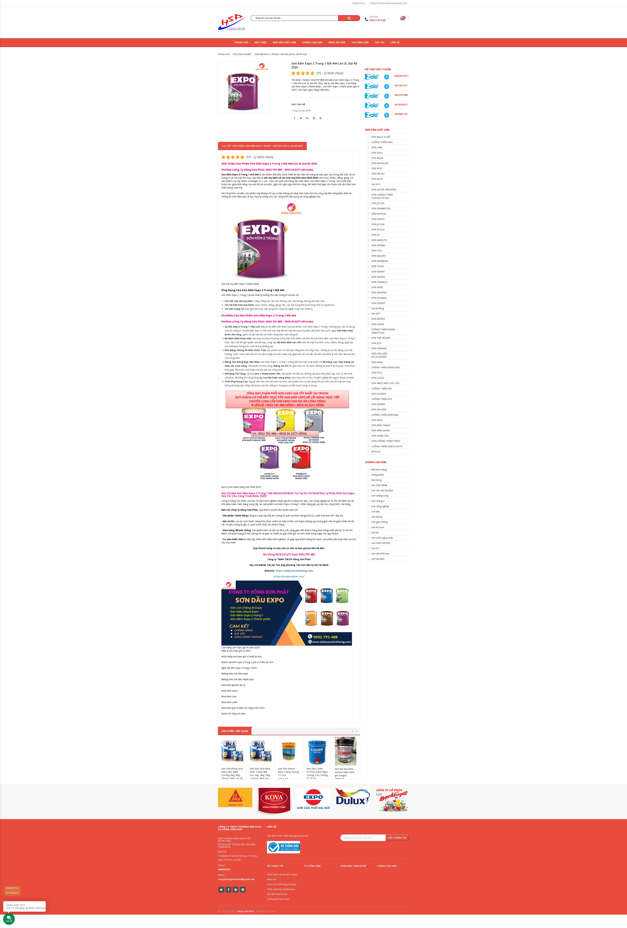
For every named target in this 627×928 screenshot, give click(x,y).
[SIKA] (235, 797)
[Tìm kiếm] (349, 18)
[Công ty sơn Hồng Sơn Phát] (232, 23)
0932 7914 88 (378, 20)
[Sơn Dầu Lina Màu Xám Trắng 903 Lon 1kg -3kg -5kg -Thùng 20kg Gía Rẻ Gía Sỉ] (260, 751)
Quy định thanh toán (277, 894)
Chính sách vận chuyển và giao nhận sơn (282, 877)
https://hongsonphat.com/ (289, 576)
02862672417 (358, 3)
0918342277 (12, 892)
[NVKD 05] (386, 77)
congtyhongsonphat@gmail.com (388, 3)
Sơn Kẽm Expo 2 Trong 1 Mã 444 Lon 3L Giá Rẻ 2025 (324, 65)
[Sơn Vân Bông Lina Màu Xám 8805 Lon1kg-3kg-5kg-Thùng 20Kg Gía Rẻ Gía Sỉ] (232, 751)
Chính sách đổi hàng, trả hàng (281, 884)
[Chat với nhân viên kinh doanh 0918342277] (372, 76)
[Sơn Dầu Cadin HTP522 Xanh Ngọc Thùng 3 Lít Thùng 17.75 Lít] (317, 751)
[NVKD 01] (386, 96)
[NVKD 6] (386, 115)
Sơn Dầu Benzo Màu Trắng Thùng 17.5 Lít (288, 772)
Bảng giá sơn (337, 42)
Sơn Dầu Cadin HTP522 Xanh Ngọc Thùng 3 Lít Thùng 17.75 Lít (317, 773)
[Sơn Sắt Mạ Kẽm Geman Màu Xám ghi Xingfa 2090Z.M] (345, 751)
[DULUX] (353, 796)
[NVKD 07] (386, 87)
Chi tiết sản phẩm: (262, 145)
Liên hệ (395, 42)
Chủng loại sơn (312, 42)
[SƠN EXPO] (313, 799)
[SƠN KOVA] (274, 801)
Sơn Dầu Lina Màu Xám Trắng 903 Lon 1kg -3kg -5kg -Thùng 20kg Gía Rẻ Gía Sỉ (260, 775)
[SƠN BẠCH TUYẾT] (392, 800)
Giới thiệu (260, 42)
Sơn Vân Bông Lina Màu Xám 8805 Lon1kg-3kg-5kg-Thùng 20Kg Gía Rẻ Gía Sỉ (232, 775)
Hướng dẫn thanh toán (278, 898)
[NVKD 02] (386, 106)
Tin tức (380, 42)
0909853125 (12, 888)
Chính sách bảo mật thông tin (281, 889)
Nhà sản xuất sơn (284, 42)
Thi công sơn (360, 42)
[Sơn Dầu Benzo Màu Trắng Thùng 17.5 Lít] (288, 751)
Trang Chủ (241, 42)
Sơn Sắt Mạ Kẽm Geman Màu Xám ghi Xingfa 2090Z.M (344, 773)
